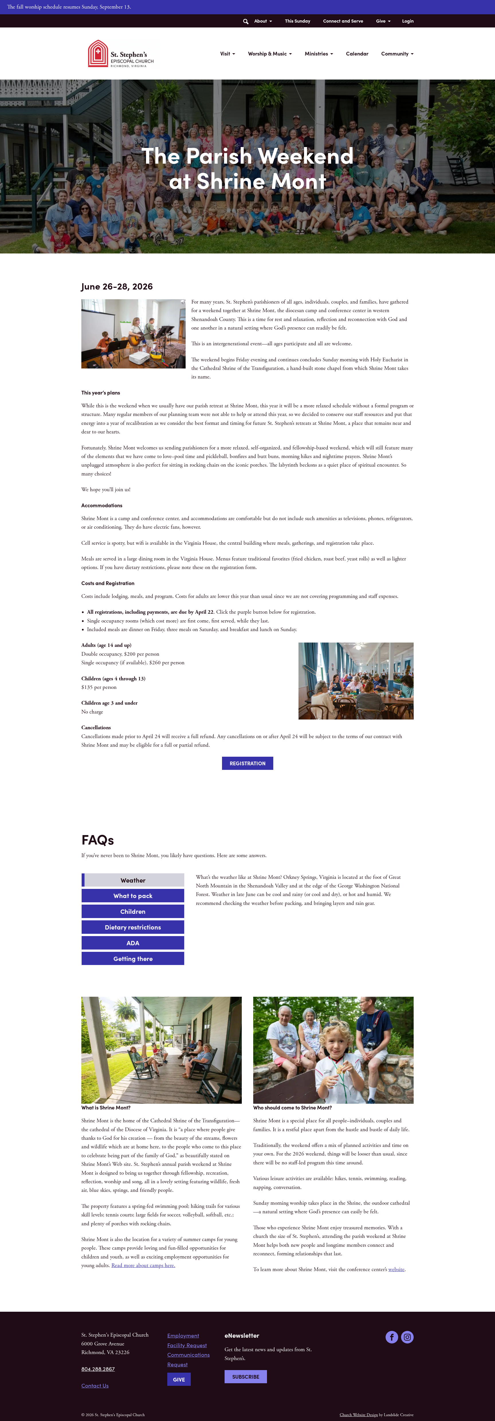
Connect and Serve (343, 20)
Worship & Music (267, 53)
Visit (225, 53)
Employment (183, 1335)
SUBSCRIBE (245, 1376)
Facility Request (187, 1345)
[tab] (133, 880)
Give (381, 20)
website (396, 1269)
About (260, 20)
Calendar (357, 53)
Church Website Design (359, 1415)
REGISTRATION (248, 763)
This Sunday (297, 20)
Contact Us (95, 1385)
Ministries (316, 53)
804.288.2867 (98, 1368)
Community (394, 53)
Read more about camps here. (143, 1265)
